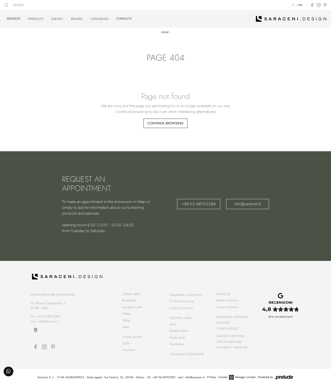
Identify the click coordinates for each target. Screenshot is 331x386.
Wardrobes (176, 344)
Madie (126, 313)
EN (300, 5)
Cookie (223, 377)
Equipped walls (132, 307)
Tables (126, 320)
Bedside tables (178, 330)
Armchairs (128, 350)
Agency (57, 19)
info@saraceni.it (247, 204)
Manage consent (245, 377)
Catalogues (99, 19)
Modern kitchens (227, 300)
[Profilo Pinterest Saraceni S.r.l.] (325, 5)
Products (35, 19)
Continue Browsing (165, 123)
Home (165, 32)
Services (13, 18)
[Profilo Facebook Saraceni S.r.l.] (312, 5)
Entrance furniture (181, 308)
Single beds (177, 337)
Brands (77, 19)
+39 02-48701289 (198, 204)
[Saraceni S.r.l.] (291, 19)
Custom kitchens (226, 307)
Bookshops (129, 300)
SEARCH (18, 5)
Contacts (123, 18)
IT (293, 5)
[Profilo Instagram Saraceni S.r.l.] (319, 5)
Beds (172, 324)
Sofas (125, 343)
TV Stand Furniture (181, 301)
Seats (125, 327)
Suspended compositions (185, 294)
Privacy (211, 377)
